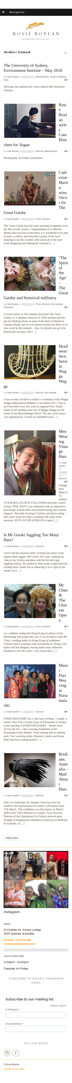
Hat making (56, 304)
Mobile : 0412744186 (17, 940)
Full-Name (12, 1009)
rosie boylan (12, 76)
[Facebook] (15, 1055)
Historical (8, 307)
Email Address (14, 1023)
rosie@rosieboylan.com (19, 944)
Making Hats (51, 151)
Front (38, 218)
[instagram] (7, 1055)
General (54, 76)
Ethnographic (42, 76)
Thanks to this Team (14, 1069)
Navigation (17, 12)
